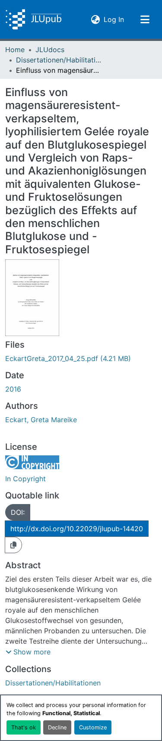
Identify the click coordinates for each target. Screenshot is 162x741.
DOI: (18, 512)
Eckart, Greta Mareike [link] (41, 419)
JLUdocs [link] (49, 49)
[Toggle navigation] (145, 19)
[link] (81, 358)
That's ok (23, 727)
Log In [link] (114, 19)
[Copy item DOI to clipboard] (13, 545)
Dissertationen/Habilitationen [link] (59, 60)
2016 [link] (13, 389)
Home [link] (15, 49)
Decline (57, 727)
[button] (33, 19)
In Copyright (25, 478)
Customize (93, 727)
